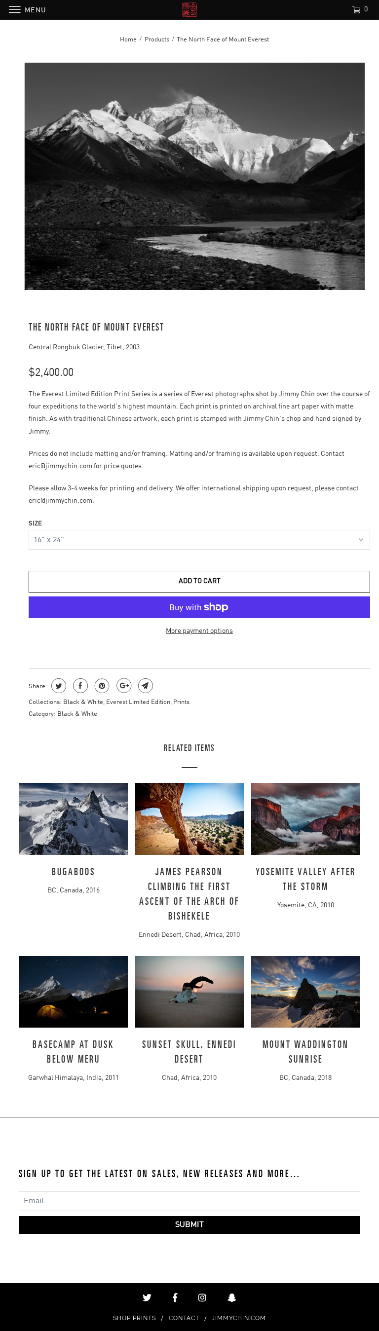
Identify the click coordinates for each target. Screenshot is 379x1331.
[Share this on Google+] (122, 685)
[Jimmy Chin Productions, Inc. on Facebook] (175, 1298)
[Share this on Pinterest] (101, 685)
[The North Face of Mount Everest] (194, 176)
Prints (181, 702)
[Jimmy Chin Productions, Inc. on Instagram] (202, 1298)
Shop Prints (134, 1318)
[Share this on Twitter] (57, 685)
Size (35, 523)
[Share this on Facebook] (79, 685)
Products (157, 40)
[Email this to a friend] (144, 685)
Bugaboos (73, 872)
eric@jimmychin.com (60, 466)
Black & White (83, 702)
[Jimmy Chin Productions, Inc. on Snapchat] (231, 1298)
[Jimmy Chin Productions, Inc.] (189, 10)
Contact (184, 1318)
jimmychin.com (239, 1318)
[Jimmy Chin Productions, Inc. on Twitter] (147, 1298)
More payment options (199, 631)
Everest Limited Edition (138, 702)
